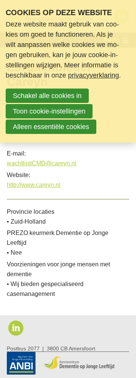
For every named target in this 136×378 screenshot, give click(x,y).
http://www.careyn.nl (33, 184)
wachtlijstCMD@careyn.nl (41, 163)
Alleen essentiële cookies (51, 127)
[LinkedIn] (15, 328)
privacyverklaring (93, 75)
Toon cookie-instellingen (49, 111)
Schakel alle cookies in (47, 96)
